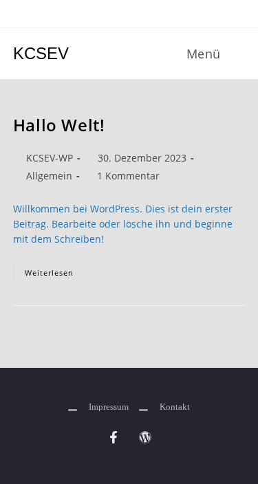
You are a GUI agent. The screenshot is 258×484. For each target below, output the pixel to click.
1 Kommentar (128, 175)
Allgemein (49, 175)
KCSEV (41, 53)
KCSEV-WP (49, 157)
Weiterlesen (61, 269)
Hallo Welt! (59, 124)
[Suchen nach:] (235, 53)
